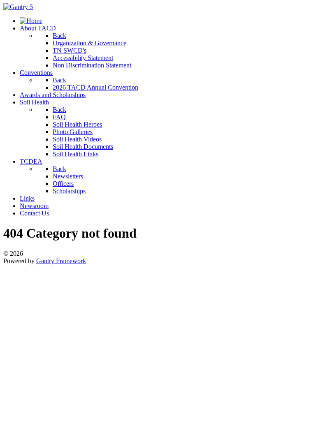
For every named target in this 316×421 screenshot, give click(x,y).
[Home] (31, 20)
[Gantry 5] (18, 6)
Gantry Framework (61, 260)
